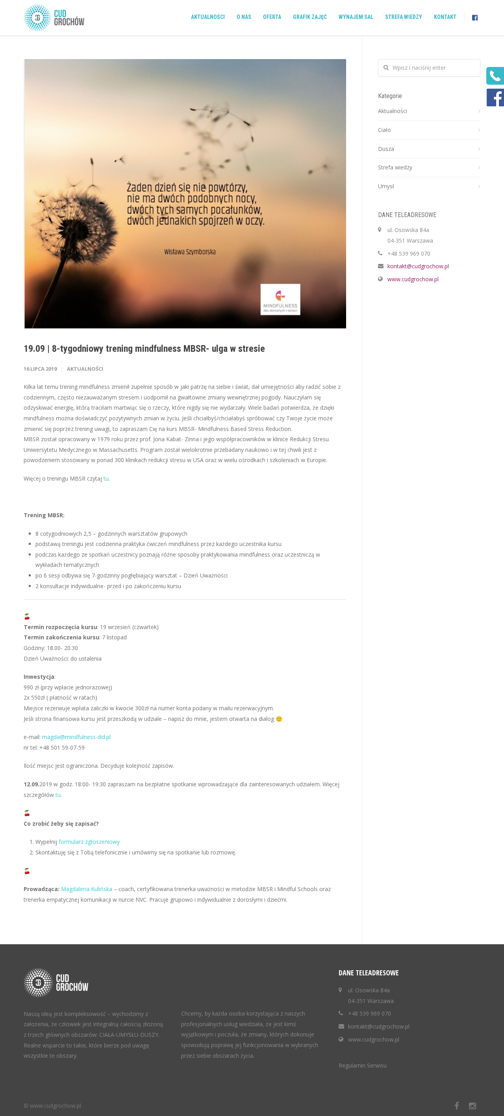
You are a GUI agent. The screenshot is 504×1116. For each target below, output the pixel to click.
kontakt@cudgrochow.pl (418, 266)
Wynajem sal (356, 17)
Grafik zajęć (310, 17)
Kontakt (445, 17)
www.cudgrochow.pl (413, 279)
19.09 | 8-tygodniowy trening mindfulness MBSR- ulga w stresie (144, 348)
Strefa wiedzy (403, 17)
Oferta (272, 17)
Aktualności (208, 17)
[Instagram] (472, 1106)
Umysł (386, 186)
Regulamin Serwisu (363, 1065)
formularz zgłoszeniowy (89, 841)
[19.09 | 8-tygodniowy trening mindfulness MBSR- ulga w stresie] (185, 194)
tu (105, 478)
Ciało (384, 130)
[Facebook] (457, 1106)
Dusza (386, 148)
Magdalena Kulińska (86, 889)
